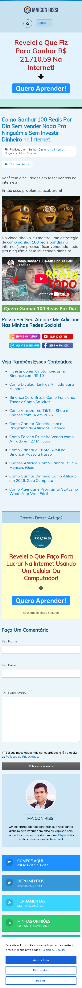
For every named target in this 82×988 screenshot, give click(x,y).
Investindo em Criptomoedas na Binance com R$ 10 (37, 373)
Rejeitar (41, 980)
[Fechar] (78, 940)
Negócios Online (15, 153)
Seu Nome (9, 641)
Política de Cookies (54, 950)
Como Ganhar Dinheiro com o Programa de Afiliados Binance (37, 425)
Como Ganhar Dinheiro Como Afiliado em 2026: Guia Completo (43, 478)
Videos (31, 153)
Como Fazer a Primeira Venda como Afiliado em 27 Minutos (41, 438)
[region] (41, 962)
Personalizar (41, 970)
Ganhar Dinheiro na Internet (46, 149)
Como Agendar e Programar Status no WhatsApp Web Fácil (43, 491)
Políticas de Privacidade (22, 756)
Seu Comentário (14, 693)
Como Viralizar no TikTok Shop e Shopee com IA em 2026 (38, 412)
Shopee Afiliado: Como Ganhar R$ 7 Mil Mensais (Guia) (44, 465)
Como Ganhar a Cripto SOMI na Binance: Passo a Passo (37, 452)
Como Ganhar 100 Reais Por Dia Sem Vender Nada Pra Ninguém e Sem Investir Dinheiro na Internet (37, 129)
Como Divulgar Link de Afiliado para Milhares (41, 386)
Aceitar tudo (41, 960)
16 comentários (19, 164)
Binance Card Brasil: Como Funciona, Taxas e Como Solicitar (42, 399)
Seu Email (9, 665)
